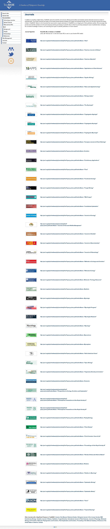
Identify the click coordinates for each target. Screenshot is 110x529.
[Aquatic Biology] (31, 80)
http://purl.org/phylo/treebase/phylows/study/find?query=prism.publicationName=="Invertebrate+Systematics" (69, 206)
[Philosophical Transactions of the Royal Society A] (31, 402)
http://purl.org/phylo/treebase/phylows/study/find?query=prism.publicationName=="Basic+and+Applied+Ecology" (70, 86)
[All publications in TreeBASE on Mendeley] (11, 50)
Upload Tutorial (8, 22)
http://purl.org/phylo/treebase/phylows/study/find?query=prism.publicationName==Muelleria (64, 289)
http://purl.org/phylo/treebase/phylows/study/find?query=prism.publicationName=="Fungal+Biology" (67, 188)
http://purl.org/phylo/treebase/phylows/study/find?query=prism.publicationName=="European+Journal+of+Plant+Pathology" (73, 142)
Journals (4, 40)
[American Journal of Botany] (31, 52)
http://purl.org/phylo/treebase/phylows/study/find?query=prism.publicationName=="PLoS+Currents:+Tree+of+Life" (70, 436)
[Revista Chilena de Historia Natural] (31, 457)
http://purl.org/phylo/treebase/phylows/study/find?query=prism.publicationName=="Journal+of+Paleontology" (69, 252)
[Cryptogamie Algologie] (31, 116)
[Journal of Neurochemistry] (31, 245)
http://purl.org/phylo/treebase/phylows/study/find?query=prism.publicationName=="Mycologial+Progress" (68, 307)
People (5, 31)
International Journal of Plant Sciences (78, 519)
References (7, 36)
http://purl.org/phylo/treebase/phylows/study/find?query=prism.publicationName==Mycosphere (65, 344)
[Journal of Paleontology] (31, 254)
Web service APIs (8, 24)
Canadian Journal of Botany (44, 519)
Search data (5, 13)
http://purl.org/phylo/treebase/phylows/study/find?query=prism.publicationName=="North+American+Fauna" (69, 353)
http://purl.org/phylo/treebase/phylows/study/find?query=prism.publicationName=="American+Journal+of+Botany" (70, 50)
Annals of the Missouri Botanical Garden (66, 517)
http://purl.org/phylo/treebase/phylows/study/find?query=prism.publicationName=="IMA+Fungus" (66, 197)
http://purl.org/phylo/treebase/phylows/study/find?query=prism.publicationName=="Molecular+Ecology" (67, 270)
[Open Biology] (31, 365)
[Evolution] (31, 153)
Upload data (5, 15)
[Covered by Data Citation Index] (11, 63)
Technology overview (9, 20)
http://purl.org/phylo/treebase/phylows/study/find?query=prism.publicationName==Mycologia (65, 298)
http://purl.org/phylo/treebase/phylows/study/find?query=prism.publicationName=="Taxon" (64, 500)
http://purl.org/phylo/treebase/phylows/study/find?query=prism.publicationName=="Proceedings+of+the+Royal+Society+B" (72, 445)
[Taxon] (31, 503)
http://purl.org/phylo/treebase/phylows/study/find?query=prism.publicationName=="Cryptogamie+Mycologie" (69, 132)
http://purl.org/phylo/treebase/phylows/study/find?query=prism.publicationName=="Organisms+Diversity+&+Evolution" (71, 372)
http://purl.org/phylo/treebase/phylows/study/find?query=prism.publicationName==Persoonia (65, 381)
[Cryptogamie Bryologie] (31, 126)
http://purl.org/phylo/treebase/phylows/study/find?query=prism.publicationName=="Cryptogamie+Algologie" (69, 114)
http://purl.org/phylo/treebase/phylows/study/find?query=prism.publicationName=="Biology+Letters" (67, 96)
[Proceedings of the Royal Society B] (31, 447)
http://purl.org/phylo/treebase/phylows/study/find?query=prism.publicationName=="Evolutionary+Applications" (69, 160)
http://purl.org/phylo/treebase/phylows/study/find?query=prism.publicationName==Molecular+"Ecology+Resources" (71, 280)
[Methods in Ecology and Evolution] (31, 264)
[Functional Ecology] (31, 181)
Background (7, 29)
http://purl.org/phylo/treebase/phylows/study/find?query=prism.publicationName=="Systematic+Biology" (68, 482)
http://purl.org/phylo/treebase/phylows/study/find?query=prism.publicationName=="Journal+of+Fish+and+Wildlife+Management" (61, 224)
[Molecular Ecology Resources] (31, 282)
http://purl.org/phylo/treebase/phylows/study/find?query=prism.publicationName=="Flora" (64, 169)
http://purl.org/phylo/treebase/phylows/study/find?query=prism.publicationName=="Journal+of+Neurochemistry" (70, 243)
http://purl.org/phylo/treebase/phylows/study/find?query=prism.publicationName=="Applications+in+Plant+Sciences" (71, 68)
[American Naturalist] (31, 61)
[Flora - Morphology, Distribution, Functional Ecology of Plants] (31, 172)
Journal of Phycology (94, 519)
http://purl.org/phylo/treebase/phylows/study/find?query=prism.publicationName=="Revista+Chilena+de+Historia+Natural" (72, 454)
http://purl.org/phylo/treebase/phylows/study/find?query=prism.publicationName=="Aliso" (64, 41)
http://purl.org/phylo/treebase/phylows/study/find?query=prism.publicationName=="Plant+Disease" (66, 427)
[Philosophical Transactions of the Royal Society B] (31, 411)
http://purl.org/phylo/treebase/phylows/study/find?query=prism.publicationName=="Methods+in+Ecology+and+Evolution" (72, 261)
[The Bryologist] (31, 107)
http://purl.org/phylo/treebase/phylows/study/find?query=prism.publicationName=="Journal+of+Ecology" (68, 215)
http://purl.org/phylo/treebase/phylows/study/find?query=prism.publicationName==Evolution (64, 151)
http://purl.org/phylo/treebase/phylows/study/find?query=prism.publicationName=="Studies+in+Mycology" (68, 473)
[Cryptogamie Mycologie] (31, 135)
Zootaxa (41, 522)
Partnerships (7, 34)
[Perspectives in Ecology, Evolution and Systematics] (31, 392)
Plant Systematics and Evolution (67, 520)
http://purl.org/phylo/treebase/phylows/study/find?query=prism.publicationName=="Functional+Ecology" (68, 178)
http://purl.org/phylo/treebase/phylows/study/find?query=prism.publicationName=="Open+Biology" (66, 362)
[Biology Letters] (31, 98)
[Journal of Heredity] (31, 236)
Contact (4, 43)
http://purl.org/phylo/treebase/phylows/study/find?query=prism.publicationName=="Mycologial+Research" (68, 316)
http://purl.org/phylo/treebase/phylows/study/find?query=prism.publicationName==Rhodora (64, 464)
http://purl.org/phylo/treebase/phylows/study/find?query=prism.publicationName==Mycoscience (65, 335)
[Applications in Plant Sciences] (31, 70)
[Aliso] (31, 43)
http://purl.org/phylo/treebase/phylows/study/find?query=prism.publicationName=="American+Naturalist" (68, 59)
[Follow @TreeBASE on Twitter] (11, 56)
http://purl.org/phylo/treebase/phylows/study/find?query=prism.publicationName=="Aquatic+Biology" (67, 77)
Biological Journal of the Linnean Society (89, 517)
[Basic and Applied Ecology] (31, 89)
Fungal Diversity (62, 519)
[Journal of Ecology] (31, 218)
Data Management (7, 38)
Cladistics (54, 519)
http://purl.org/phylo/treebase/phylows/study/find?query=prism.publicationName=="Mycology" (65, 326)
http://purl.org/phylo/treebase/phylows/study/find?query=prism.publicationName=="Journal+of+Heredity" (68, 234)
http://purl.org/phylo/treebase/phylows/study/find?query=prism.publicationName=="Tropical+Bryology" (67, 510)
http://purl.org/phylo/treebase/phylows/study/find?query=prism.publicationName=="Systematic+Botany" (67, 491)
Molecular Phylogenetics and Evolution (47, 520)
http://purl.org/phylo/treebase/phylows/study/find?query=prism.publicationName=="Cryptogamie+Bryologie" (69, 123)
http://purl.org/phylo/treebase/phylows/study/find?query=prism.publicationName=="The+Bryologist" (66, 105)
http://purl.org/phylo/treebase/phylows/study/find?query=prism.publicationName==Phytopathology (66, 418)
